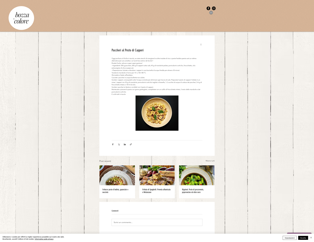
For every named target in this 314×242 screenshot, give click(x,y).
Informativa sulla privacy (44, 239)
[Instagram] (214, 8)
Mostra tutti (210, 161)
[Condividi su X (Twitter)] (119, 144)
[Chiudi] (311, 238)
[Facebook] (208, 8)
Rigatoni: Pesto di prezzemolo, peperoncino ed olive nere (193, 191)
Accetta (303, 238)
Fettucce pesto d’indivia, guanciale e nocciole (115, 191)
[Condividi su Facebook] (113, 144)
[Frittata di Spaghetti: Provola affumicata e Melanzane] (157, 175)
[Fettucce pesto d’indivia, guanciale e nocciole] (117, 175)
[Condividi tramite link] (131, 144)
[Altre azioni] (200, 44)
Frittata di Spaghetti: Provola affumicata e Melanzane (156, 191)
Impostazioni (290, 238)
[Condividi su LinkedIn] (125, 144)
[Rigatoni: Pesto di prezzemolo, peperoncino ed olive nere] (197, 175)
